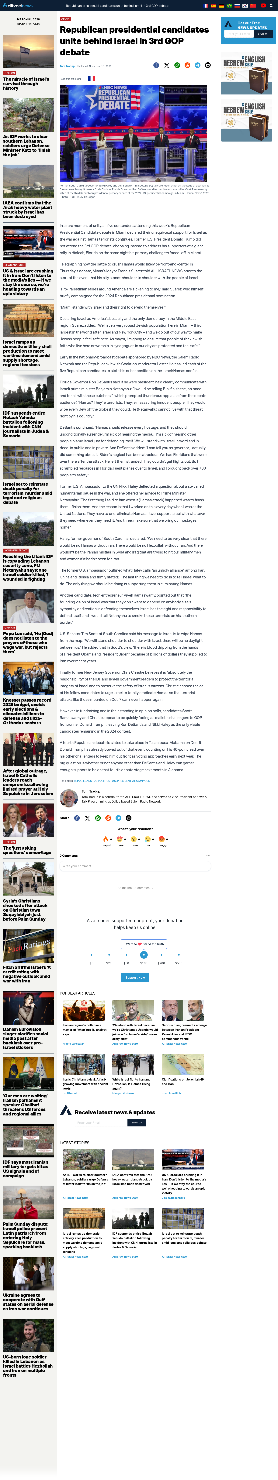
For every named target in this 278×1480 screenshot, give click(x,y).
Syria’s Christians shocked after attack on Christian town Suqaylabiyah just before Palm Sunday (25, 910)
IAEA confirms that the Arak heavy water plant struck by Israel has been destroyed (27, 209)
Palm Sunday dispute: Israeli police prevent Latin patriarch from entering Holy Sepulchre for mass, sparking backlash (25, 1235)
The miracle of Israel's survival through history (26, 83)
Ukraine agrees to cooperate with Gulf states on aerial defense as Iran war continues (28, 1301)
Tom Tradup (67, 66)
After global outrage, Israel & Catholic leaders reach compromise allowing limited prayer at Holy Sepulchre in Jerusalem (28, 782)
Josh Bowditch (171, 1093)
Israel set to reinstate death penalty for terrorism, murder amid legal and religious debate (27, 493)
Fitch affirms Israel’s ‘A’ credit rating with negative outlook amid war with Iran (27, 974)
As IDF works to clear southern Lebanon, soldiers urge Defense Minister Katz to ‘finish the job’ (26, 145)
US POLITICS (103, 780)
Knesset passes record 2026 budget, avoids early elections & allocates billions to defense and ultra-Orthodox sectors (27, 711)
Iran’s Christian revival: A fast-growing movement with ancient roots (85, 1083)
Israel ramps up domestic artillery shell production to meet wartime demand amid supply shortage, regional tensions (27, 353)
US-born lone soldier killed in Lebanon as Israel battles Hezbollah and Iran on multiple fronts (28, 1366)
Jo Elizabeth (70, 1093)
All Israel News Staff (125, 1043)
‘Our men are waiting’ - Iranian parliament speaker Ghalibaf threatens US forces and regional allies (26, 1105)
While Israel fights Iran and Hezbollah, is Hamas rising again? (131, 1083)
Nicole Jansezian (73, 1043)
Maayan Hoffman (123, 1093)
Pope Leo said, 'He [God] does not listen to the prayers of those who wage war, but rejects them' (28, 642)
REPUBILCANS (84, 780)
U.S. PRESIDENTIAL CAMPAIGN (131, 780)
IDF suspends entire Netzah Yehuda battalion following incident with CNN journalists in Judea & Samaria (26, 424)
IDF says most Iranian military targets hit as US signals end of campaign (25, 1168)
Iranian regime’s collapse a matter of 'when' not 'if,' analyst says (84, 1029)
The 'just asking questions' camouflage (27, 850)
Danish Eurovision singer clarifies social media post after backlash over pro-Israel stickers (25, 1038)
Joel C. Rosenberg (173, 1197)
